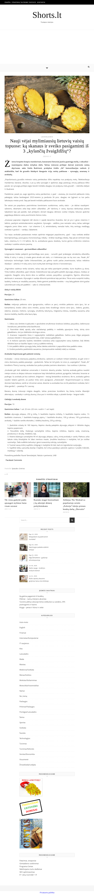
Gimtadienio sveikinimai (29, 863)
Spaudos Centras (18, 468)
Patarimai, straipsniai (27, 860)
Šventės (22, 733)
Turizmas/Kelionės (26, 749)
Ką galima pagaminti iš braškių (31, 596)
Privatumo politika (47, 892)
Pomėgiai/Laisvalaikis (27, 712)
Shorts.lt (47, 15)
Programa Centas (26, 866)
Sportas (22, 722)
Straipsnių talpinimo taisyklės (24, 2)
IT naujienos (24, 643)
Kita (20, 648)
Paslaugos (23, 701)
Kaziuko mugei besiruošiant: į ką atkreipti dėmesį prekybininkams (46, 503)
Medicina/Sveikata (26, 670)
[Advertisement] (47, 47)
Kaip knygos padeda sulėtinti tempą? (38, 548)
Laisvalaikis (47, 137)
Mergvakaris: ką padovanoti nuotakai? (38, 538)
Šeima (21, 717)
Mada (21, 659)
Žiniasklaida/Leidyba (27, 765)
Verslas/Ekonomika (27, 754)
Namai (22, 691)
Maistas (22, 664)
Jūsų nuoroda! (28, 875)
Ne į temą (23, 696)
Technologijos (24, 738)
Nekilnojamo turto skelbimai (30, 869)
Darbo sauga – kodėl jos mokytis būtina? (37, 569)
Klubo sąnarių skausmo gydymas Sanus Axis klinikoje (39, 579)
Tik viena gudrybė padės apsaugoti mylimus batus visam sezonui (16, 503)
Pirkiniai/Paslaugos (27, 706)
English (22, 627)
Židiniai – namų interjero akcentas (32, 599)
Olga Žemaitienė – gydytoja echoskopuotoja (38, 559)
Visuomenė (23, 759)
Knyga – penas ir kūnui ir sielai (31, 607)
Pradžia (8, 2)
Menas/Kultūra (25, 675)
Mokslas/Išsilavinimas (28, 680)
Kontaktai (41, 2)
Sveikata (22, 728)
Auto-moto (23, 622)
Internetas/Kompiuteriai (28, 638)
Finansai (22, 633)
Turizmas (23, 743)
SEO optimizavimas (27, 872)
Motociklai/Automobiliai (29, 685)
